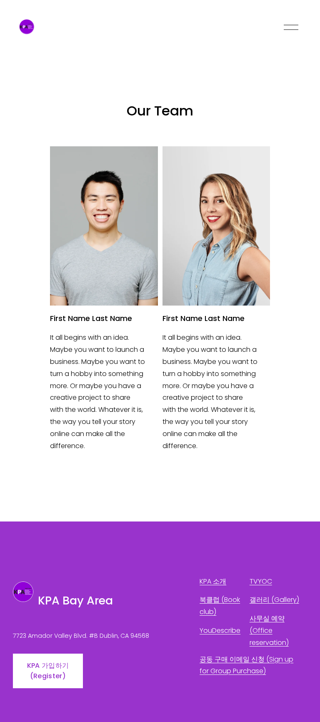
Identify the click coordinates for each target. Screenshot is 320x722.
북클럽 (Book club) (220, 606)
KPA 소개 (213, 581)
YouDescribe (220, 630)
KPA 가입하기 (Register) (48, 671)
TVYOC (261, 581)
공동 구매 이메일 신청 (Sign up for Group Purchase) (246, 665)
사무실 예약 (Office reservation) (269, 630)
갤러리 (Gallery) (274, 599)
